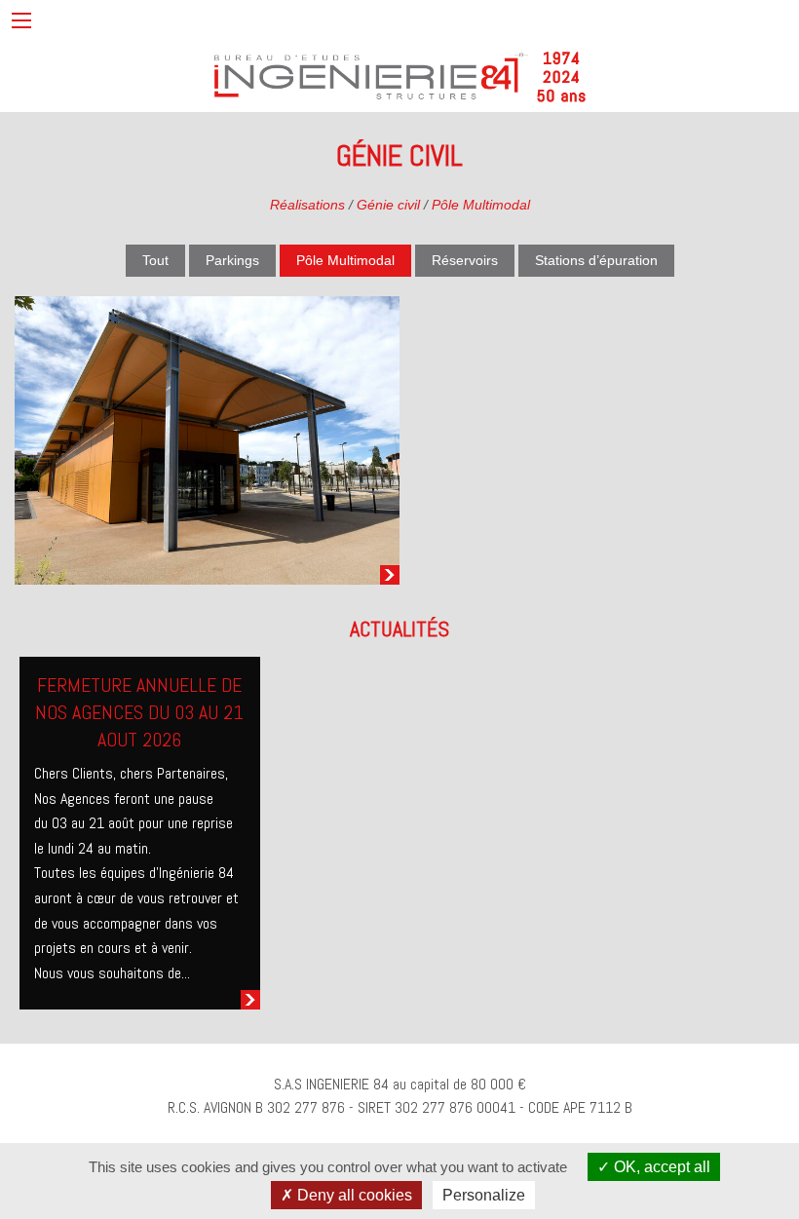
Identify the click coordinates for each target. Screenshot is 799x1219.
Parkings (232, 260)
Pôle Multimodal (481, 204)
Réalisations (307, 204)
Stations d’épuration (596, 260)
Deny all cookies (352, 1195)
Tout (155, 260)
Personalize (483, 1195)
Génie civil (388, 204)
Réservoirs (465, 260)
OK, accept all (660, 1167)
